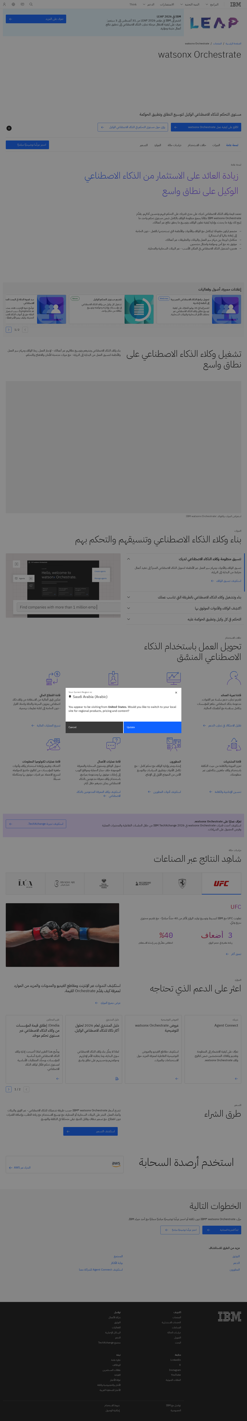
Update (131, 727)
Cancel (72, 727)
